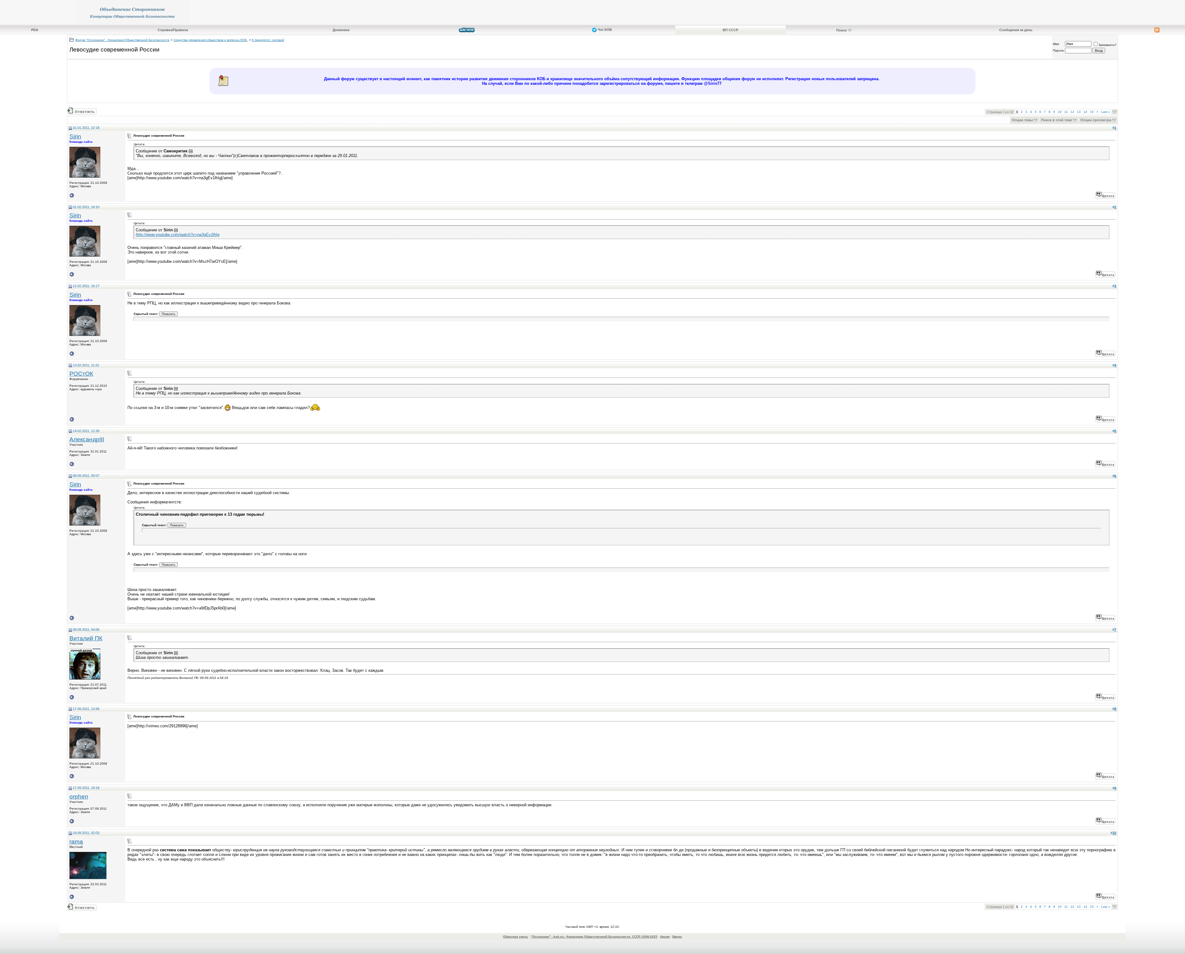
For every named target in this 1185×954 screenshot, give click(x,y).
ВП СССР (730, 30)
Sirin (75, 136)
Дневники (341, 30)
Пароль (1058, 50)
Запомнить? (1107, 45)
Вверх (677, 936)
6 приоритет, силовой (268, 40)
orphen (78, 796)
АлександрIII (86, 439)
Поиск (841, 30)
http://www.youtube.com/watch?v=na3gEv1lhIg (177, 234)
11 (1066, 112)
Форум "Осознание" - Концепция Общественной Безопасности (122, 40)
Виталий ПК (85, 638)
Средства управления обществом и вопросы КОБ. (210, 40)
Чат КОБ (604, 29)
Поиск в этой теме (1056, 120)
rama (76, 841)
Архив (665, 936)
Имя (1056, 44)
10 (1060, 112)
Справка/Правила (173, 30)
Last (1105, 112)
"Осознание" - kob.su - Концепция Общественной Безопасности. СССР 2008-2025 (594, 936)
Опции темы (1022, 120)
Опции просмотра (1095, 120)
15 (1092, 112)
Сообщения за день (1016, 30)
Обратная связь (515, 936)
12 (1072, 112)
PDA (34, 30)
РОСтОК (81, 373)
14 (1085, 112)
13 (1079, 112)
